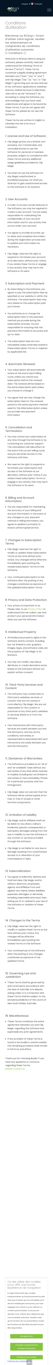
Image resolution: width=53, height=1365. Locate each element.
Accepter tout (27, 1336)
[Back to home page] (23, 10)
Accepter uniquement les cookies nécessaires (26, 1347)
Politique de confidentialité (19, 1361)
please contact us (15, 1068)
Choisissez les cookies (26, 1357)
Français (38, 4)
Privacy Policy (35, 609)
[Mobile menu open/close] (49, 10)
